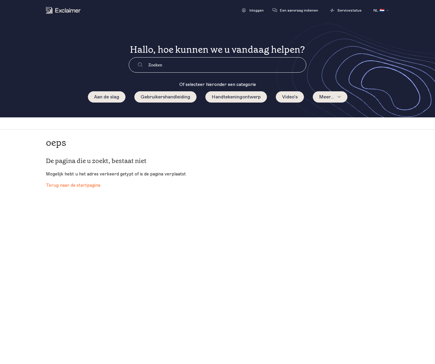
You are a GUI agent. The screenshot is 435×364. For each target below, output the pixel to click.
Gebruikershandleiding (165, 97)
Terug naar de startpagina (73, 185)
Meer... (326, 97)
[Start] (63, 10)
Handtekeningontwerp (236, 97)
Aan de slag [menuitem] (106, 97)
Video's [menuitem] (290, 97)
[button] (253, 10)
